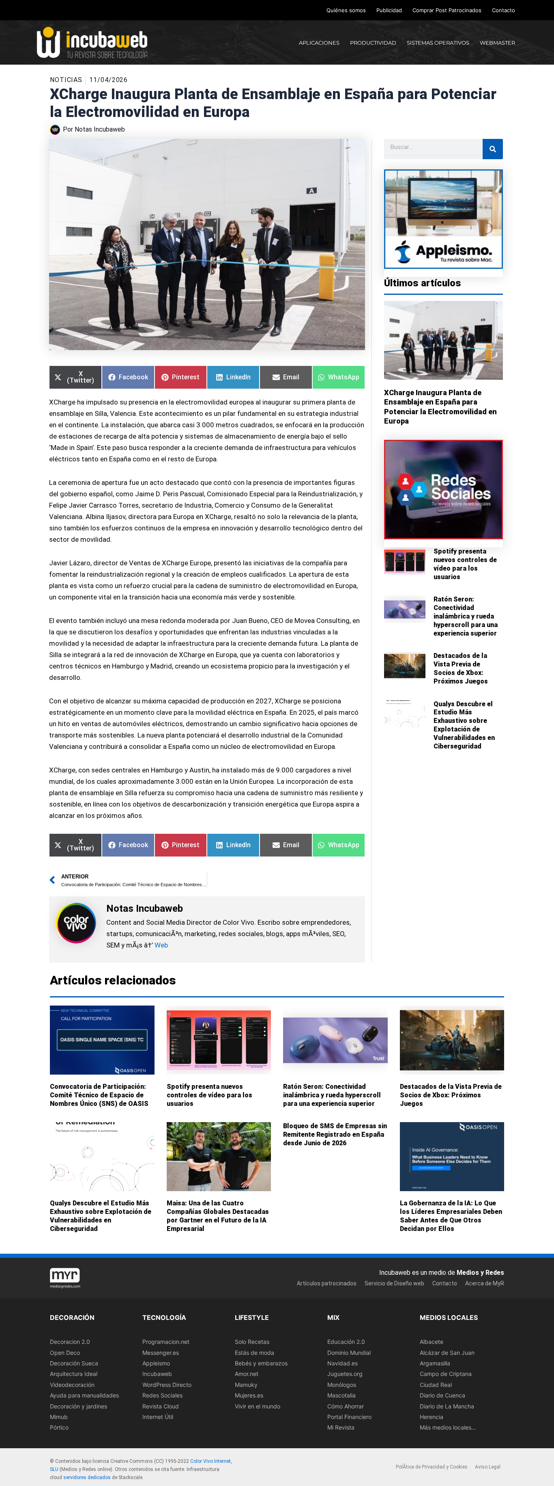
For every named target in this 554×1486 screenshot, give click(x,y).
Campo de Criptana (446, 1374)
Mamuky (246, 1384)
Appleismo (156, 1363)
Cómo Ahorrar (345, 1406)
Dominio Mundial (349, 1352)
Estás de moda (254, 1352)
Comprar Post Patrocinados (446, 10)
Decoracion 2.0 (70, 1341)
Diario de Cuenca (442, 1395)
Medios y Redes (480, 1272)
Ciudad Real (436, 1384)
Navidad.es (342, 1363)
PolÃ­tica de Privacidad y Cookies (432, 1467)
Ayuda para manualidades (84, 1395)
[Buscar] (493, 149)
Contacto (503, 10)
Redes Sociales (162, 1395)
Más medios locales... (448, 1427)
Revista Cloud (160, 1406)
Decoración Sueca (74, 1363)
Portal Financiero (349, 1416)
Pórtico (59, 1427)
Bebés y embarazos (261, 1363)
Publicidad (389, 10)
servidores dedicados (87, 1477)
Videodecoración (72, 1384)
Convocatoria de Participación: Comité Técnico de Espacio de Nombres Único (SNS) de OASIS (99, 1095)
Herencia (431, 1416)
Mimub (59, 1416)
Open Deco (65, 1352)
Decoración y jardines (78, 1406)
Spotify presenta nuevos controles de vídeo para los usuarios (465, 563)
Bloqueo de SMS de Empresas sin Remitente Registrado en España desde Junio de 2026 (335, 1134)
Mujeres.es (249, 1395)
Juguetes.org (345, 1374)
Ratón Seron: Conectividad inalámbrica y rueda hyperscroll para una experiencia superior (466, 616)
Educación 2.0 (346, 1341)
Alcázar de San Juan (447, 1352)
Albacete (431, 1341)
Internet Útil (157, 1416)
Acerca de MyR (484, 1283)
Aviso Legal (487, 1467)
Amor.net (246, 1374)
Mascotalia (341, 1395)
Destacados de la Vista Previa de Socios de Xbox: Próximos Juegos (461, 668)
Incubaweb (157, 1374)
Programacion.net (165, 1341)
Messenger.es (160, 1352)
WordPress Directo (166, 1384)
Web (161, 945)
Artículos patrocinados (326, 1283)
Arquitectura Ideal (73, 1374)
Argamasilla (435, 1363)
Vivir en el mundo (257, 1406)
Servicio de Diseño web (394, 1283)
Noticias (66, 80)
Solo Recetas (252, 1341)
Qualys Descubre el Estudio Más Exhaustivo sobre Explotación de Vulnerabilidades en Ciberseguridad (464, 725)
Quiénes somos (346, 10)
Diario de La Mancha (447, 1406)
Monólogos (341, 1384)
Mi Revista (340, 1427)
